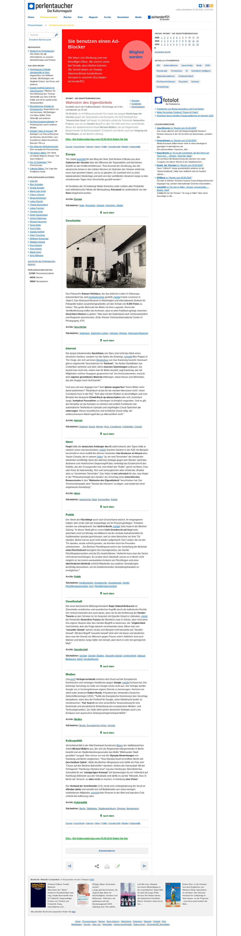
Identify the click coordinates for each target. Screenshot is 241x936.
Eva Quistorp (36, 245)
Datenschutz (139, 924)
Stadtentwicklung (107, 808)
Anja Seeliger (36, 249)
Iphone (99, 426)
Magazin (93, 17)
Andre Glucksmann (39, 215)
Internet (89, 146)
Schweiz (195, 81)
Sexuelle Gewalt (113, 655)
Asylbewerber (86, 583)
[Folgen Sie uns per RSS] (211, 6)
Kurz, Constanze (112, 426)
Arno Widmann (36, 255)
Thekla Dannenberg (39, 205)
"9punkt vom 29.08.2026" (180, 165)
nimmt (144, 616)
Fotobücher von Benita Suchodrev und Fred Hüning (180, 109)
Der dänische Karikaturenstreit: (44, 146)
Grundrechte (100, 583)
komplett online (96, 297)
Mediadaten (76, 924)
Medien (125, 146)
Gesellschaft (114, 146)
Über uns (96, 924)
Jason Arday (187, 65)
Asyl (91, 586)
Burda (82, 725)
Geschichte (79, 146)
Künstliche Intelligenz (200, 71)
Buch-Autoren (113, 921)
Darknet (83, 426)
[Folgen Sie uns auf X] (204, 6)
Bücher (68, 17)
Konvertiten (104, 499)
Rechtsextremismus (166, 81)
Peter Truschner (37, 235)
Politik (104, 146)
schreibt (128, 356)
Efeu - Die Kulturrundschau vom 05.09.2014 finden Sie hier (97, 139)
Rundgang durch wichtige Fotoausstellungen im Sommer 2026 (185, 115)
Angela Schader (37, 188)
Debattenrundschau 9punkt (61, 25)
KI (187, 71)
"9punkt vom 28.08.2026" (174, 177)
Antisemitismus (171, 65)
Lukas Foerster (37, 208)
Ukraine (100, 205)
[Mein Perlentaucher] (200, 6)
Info (92, 879)
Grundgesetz (114, 583)
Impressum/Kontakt (123, 924)
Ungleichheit (129, 655)
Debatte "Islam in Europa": (42, 131)
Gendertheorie (91, 659)
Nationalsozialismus (166, 76)
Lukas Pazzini (36, 201)
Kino (80, 17)
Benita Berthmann (38, 198)
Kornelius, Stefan (114, 205)
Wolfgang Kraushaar (39, 238)
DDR (207, 65)
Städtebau (92, 808)
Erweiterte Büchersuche (40, 40)
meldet (117, 297)
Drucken (136, 100)
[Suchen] (56, 35)
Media (138, 17)
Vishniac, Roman (118, 333)
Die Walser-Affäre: (38, 153)
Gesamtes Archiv (163, 52)
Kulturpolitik (135, 146)
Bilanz (120, 745)
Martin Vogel (35, 252)
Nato (81, 205)
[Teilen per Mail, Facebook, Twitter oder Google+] (97, 866)
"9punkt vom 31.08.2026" (176, 128)
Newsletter (123, 17)
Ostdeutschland (185, 76)
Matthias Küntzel (37, 242)
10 (189, 41)
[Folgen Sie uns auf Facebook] (207, 6)
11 (193, 41)
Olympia (121, 808)
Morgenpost (133, 808)
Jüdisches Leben (99, 333)
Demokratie (162, 71)
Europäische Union (97, 725)
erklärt (102, 450)
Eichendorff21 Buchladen (158, 924)
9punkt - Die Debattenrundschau (83, 98)
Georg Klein (35, 228)
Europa (69, 146)
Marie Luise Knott (38, 191)
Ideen (97, 146)
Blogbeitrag (102, 360)
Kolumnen (137, 921)
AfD (158, 65)
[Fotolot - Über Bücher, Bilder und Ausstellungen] (167, 104)
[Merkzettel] (117, 866)
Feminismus (176, 71)
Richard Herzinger (38, 221)
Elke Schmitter (36, 184)
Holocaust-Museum (138, 333)
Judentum (84, 333)
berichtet (81, 159)
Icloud (92, 426)
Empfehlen (136, 104)
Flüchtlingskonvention (106, 586)
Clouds (138, 426)
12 (197, 41)
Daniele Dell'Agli (37, 232)
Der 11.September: (38, 162)
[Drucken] (107, 866)
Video (100, 456)
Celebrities (127, 426)
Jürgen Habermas (38, 218)
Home (31, 17)
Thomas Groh (36, 211)
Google (111, 725)
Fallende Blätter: (37, 168)
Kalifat (114, 499)
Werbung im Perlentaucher (42, 51)
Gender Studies (96, 655)
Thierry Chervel (37, 194)
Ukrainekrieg (162, 87)
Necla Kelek (35, 225)
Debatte (156, 921)
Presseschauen (48, 17)
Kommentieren (138, 107)
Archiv (107, 17)
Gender (83, 655)
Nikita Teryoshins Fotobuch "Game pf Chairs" (177, 112)
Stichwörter (126, 921)
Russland (90, 205)
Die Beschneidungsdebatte (42, 121)
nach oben (108, 212)
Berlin (82, 808)
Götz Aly (34, 181)
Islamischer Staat (88, 499)
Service (87, 924)
